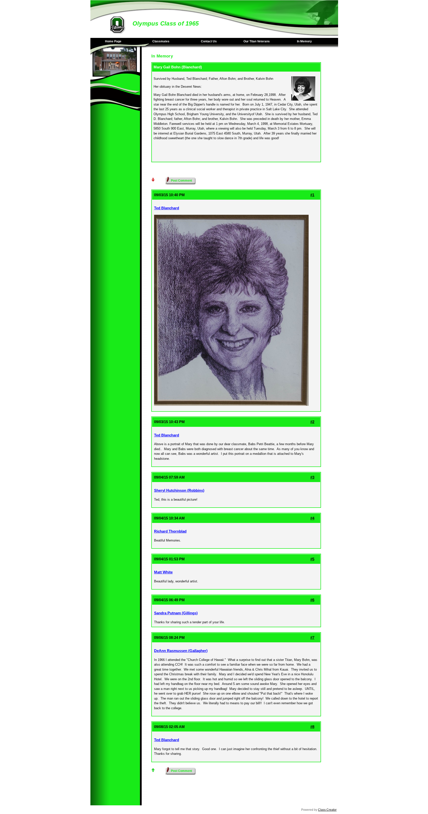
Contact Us (209, 41)
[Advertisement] (115, 193)
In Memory (304, 41)
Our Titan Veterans (256, 41)
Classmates (160, 41)
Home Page (113, 41)
